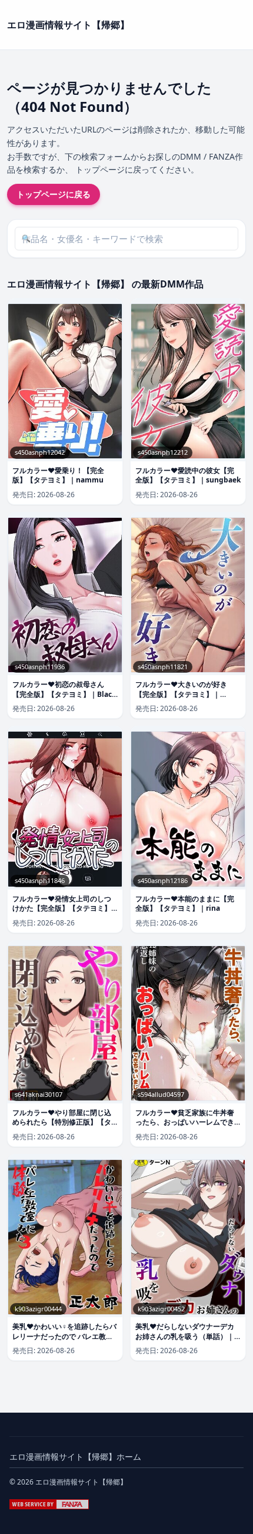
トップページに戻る (53, 194)
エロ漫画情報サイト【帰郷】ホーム (75, 1456)
